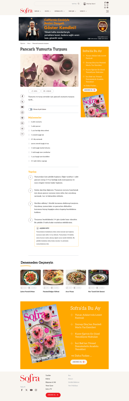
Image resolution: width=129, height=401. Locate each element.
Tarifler (48, 375)
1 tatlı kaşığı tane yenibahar (40, 152)
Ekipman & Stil (51, 382)
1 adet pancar (36, 126)
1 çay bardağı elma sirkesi (40, 130)
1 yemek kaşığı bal (37, 135)
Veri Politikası (73, 386)
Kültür (48, 379)
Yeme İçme (49, 386)
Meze (29, 43)
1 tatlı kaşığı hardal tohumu (40, 148)
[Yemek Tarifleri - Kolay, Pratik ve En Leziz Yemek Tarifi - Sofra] (26, 10)
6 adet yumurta (36, 122)
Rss (69, 375)
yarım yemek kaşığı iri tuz (40, 144)
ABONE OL (88, 90)
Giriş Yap (89, 3)
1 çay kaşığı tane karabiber (40, 157)
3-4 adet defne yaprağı (39, 161)
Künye (70, 379)
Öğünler (22, 43)
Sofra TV (49, 389)
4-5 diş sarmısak (36, 139)
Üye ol (93, 3)
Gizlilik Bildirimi (73, 382)
